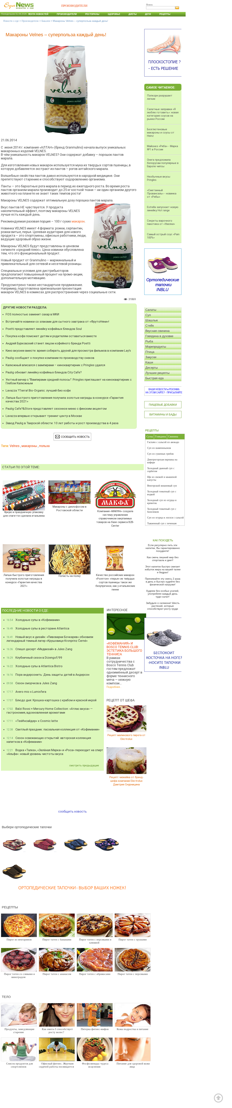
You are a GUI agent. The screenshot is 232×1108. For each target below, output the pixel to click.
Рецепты (164, 14)
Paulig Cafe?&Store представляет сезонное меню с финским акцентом (56, 408)
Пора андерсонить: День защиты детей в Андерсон (48, 674)
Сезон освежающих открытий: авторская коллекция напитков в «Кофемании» (49, 740)
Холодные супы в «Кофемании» (33, 620)
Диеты (133, 14)
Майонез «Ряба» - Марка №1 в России (162, 148)
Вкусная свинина (157, 331)
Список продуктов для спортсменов (19, 1065)
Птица (149, 352)
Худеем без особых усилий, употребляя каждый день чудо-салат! (162, 593)
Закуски (150, 357)
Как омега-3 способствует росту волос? (57, 1031)
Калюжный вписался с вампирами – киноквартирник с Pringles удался (55, 365)
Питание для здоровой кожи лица (133, 1065)
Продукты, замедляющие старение (19, 1031)
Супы (149, 436)
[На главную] (18, 11)
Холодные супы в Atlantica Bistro (35, 666)
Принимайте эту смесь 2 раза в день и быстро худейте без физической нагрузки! (162, 581)
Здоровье (114, 14)
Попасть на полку (69, 576)
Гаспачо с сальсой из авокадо (163, 442)
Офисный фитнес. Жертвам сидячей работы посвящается (56, 1065)
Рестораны (92, 14)
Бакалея (46, 21)
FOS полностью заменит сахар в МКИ (32, 314)
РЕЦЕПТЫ (152, 430)
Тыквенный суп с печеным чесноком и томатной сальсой (163, 525)
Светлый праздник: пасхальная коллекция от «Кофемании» (53, 729)
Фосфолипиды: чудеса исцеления (95, 1065)
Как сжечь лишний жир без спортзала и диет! (162, 559)
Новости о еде (11, 21)
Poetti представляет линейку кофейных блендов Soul (44, 329)
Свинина (173, 436)
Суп (148, 315)
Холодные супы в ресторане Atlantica (38, 628)
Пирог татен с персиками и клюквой (95, 941)
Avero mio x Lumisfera (26, 691)
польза (44, 446)
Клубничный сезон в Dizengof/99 (34, 657)
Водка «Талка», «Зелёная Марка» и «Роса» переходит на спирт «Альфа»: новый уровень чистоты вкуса (55, 752)
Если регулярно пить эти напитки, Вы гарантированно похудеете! (163, 548)
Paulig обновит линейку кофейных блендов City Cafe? (44, 372)
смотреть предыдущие (84, 765)
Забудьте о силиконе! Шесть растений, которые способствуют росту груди (162, 606)
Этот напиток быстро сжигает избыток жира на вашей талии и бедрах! (163, 569)
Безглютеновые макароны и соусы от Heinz (160, 132)
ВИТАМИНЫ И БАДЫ (163, 414)
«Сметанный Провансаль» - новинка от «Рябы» (161, 193)
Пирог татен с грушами (133, 939)
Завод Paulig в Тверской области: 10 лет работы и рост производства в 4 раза (62, 423)
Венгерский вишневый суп (162, 485)
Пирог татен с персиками (133, 974)
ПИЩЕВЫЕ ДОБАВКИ (163, 404)
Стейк (149, 325)
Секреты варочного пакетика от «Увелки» (161, 222)
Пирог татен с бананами (56, 939)
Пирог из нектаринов (19, 939)
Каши (149, 362)
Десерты (151, 367)
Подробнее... (114, 686)
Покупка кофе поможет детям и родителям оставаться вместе (51, 336)
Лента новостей (38, 14)
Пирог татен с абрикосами (94, 974)
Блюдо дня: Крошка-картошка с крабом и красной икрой (51, 700)
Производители (67, 14)
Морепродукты (155, 346)
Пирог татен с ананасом (57, 974)
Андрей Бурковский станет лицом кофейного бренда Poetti (48, 343)
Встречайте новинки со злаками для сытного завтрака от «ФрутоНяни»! (57, 321)
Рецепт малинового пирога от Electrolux (126, 737)
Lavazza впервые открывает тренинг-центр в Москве (44, 416)
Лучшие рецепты (157, 373)
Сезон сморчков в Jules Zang (32, 683)
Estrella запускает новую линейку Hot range (162, 208)
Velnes (15, 446)
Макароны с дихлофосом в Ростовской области (69, 508)
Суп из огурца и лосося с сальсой (165, 517)
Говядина (160, 436)
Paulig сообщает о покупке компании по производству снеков (50, 358)
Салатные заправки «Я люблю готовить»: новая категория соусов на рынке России (163, 114)
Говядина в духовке (159, 336)
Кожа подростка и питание (132, 1029)
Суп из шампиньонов (159, 448)
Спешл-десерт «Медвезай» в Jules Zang (39, 649)
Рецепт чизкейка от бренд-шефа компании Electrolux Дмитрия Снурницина (126, 781)
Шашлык (151, 320)
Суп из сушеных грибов (160, 453)
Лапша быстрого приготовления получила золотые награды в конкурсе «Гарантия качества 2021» (64, 399)
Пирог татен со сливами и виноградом (19, 976)
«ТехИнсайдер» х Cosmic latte (32, 721)
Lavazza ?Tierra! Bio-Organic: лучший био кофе (38, 390)
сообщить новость (72, 811)
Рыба (149, 341)
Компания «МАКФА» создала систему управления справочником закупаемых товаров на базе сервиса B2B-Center (115, 518)
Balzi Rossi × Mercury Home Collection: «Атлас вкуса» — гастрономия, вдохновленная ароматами (50, 710)
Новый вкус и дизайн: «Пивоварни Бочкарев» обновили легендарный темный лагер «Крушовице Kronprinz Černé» (50, 638)
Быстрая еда (154, 378)
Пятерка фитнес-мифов (95, 1029)
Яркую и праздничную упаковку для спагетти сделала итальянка (24, 514)
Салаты (150, 310)
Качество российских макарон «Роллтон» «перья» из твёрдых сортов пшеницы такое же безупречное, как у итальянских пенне (115, 582)
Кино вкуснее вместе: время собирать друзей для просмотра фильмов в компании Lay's (68, 350)
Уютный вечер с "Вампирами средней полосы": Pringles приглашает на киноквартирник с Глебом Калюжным (69, 381)
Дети (148, 14)
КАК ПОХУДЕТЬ (163, 540)
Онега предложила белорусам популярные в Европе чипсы (163, 163)
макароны (29, 446)
